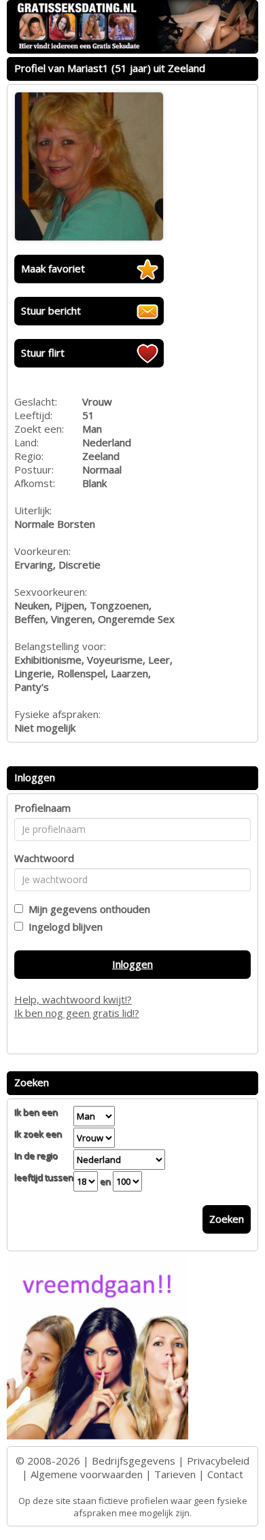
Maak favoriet (53, 268)
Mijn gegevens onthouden (86, 909)
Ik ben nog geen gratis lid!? (76, 1013)
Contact (225, 1474)
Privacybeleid (218, 1460)
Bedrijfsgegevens (133, 1460)
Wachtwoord (44, 858)
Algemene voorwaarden (87, 1474)
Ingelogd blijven (63, 926)
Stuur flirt (43, 352)
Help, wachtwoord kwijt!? (73, 999)
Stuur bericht (51, 310)
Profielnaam (42, 807)
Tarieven (175, 1474)
